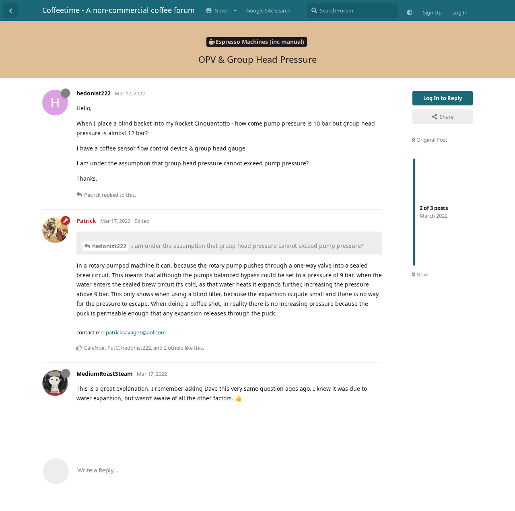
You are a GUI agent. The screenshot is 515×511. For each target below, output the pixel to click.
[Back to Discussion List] (10, 10)
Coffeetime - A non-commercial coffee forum (118, 10)
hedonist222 (109, 246)
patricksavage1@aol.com (136, 332)
